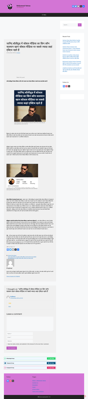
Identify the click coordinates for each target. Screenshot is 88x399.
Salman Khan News (12, 255)
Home (33, 387)
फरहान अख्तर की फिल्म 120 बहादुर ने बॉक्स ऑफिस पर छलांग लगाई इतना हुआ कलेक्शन (22, 256)
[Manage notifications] (85, 396)
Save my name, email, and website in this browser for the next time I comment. (28, 344)
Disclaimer (35, 385)
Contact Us (35, 382)
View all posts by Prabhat (13, 276)
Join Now (51, 358)
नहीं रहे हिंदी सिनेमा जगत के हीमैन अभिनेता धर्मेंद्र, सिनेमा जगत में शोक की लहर (20, 258)
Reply (10, 306)
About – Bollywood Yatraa (39, 380)
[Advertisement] (30, 30)
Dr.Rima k (12, 296)
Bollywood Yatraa (23, 6)
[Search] (80, 24)
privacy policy (35, 389)
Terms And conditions (38, 391)
